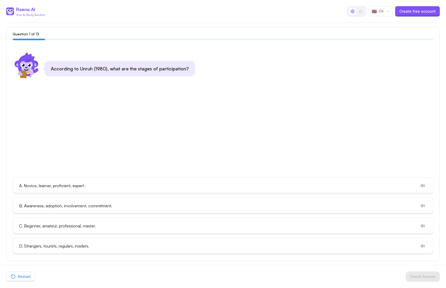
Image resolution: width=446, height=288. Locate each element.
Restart (24, 276)
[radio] (352, 11)
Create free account (417, 11)
